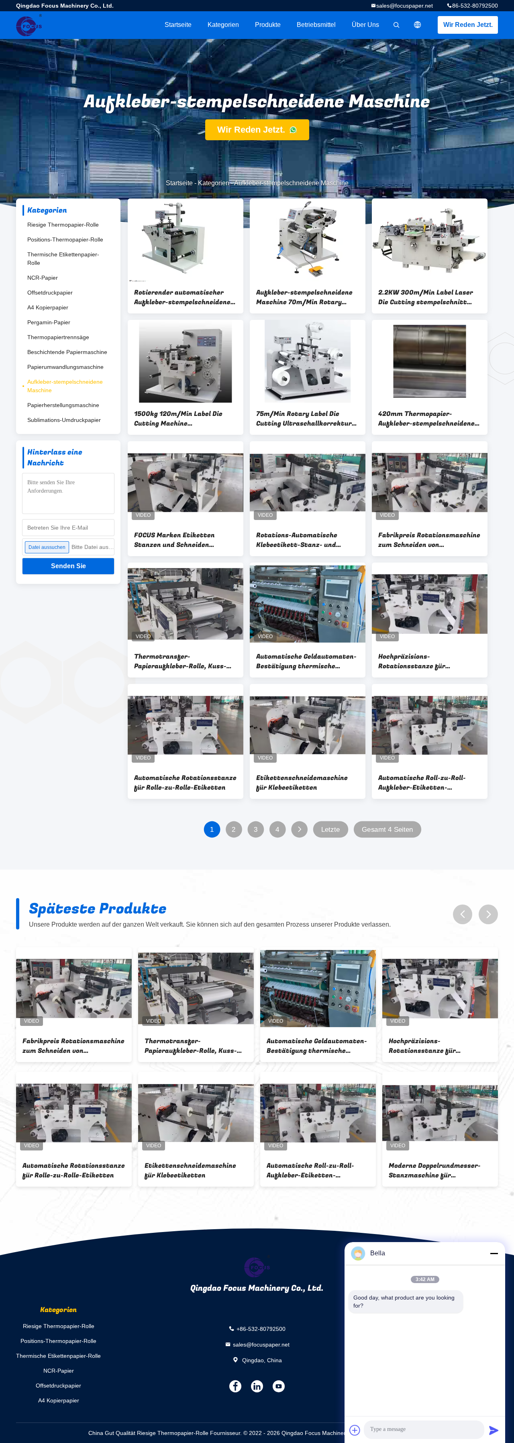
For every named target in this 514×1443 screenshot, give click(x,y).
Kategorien (223, 24)
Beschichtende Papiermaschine (67, 352)
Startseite (178, 24)
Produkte (268, 24)
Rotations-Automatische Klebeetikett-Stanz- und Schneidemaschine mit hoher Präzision (302, 540)
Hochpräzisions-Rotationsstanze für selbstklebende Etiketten (419, 661)
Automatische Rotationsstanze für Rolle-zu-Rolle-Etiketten (185, 782)
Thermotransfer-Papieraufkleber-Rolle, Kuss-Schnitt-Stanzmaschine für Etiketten (180, 661)
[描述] (418, 25)
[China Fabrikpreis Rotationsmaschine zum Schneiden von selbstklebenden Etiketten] (429, 482)
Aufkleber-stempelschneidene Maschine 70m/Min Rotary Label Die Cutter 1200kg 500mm (304, 297)
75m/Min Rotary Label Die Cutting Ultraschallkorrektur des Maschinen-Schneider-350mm (304, 418)
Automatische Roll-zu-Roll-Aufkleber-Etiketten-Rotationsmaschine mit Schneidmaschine (422, 782)
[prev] (462, 914)
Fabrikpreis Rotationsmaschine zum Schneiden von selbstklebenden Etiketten (429, 540)
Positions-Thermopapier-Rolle (65, 239)
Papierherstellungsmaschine (63, 405)
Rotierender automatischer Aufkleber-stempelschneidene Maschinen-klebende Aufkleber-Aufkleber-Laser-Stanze (185, 297)
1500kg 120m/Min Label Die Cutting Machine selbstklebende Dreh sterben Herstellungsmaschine (180, 418)
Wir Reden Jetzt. (468, 24)
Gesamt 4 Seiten (387, 829)
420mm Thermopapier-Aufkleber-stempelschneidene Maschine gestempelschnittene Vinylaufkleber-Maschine (428, 418)
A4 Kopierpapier (47, 307)
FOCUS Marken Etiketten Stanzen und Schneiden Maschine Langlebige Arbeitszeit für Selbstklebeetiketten (174, 540)
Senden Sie (68, 566)
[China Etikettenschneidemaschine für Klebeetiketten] (307, 725)
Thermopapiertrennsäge (58, 337)
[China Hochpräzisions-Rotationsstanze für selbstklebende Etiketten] (429, 604)
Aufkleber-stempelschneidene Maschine (65, 386)
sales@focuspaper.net (404, 5)
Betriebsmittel (316, 24)
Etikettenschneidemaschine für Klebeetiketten (302, 782)
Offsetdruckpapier (50, 292)
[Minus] (494, 1253)
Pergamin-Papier (48, 322)
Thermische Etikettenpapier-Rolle (63, 258)
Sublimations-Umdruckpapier (64, 420)
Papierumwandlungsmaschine (65, 367)
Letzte (330, 829)
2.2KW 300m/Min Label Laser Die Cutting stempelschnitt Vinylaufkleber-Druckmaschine (428, 297)
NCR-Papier (42, 277)
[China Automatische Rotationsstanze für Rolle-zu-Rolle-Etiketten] (185, 725)
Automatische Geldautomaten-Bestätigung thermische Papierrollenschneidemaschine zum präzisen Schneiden (306, 661)
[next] (488, 914)
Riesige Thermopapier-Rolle (63, 224)
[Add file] (355, 1430)
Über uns (365, 24)
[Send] (493, 1430)
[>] (299, 829)
